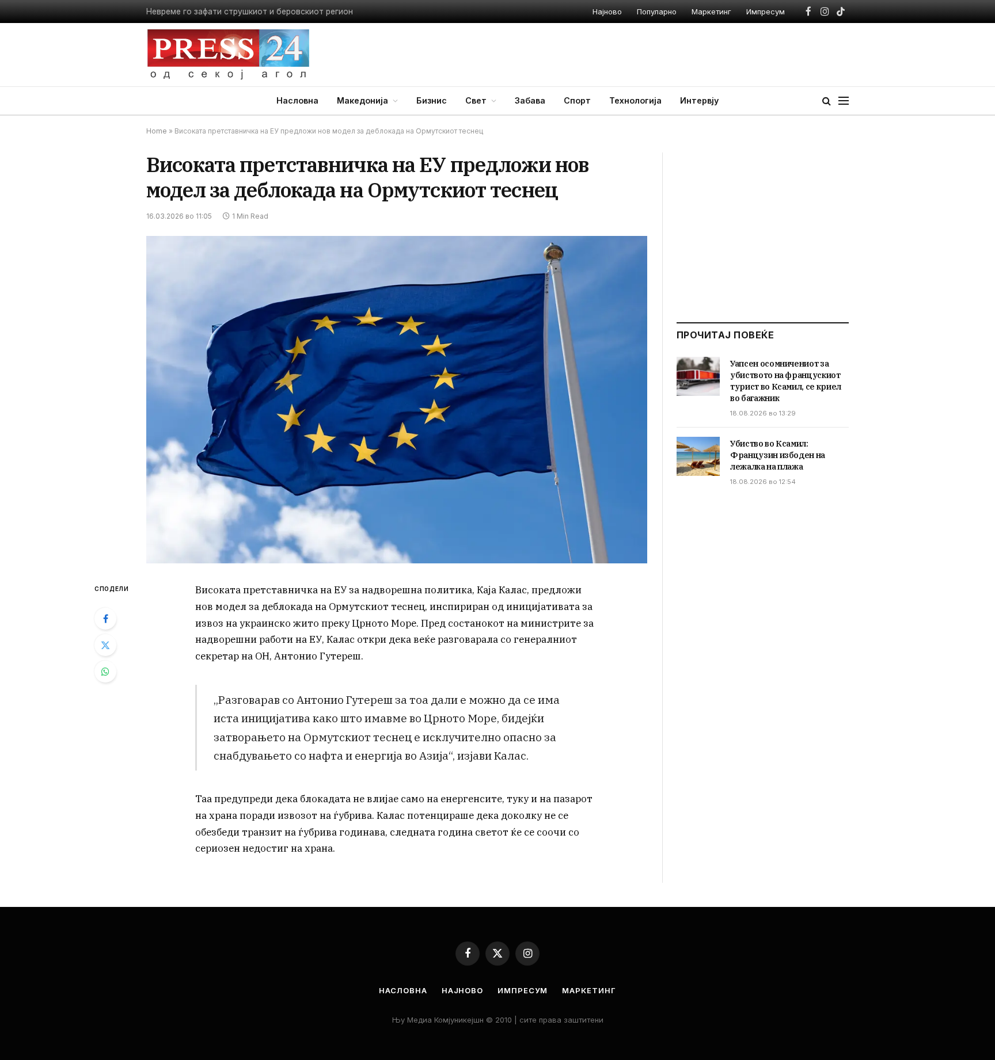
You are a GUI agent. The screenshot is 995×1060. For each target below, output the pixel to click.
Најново (607, 11)
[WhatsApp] (105, 671)
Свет (476, 100)
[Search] (826, 101)
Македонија (362, 100)
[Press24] (228, 54)
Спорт (577, 100)
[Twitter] (105, 645)
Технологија (635, 100)
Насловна (297, 100)
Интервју (699, 100)
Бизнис (431, 100)
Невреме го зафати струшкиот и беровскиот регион (249, 11)
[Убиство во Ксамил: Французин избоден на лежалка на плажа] (698, 456)
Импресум (765, 11)
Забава (530, 100)
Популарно (657, 11)
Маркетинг (711, 11)
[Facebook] (105, 619)
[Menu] (843, 101)
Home (156, 131)
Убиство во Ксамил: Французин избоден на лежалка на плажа (777, 455)
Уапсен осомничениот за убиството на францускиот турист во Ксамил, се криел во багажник (785, 381)
